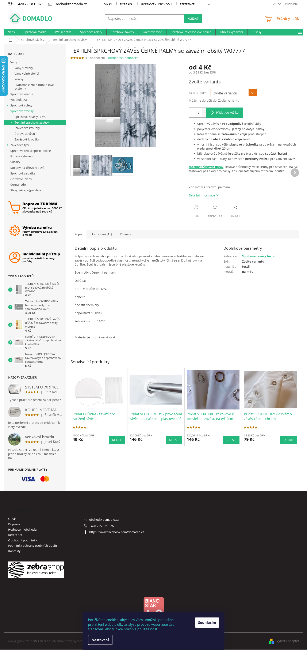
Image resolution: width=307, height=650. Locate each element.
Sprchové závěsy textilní (259, 256)
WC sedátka (18, 100)
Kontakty (14, 551)
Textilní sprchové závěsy (32, 122)
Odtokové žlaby (21, 179)
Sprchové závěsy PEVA (30, 117)
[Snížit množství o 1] (204, 115)
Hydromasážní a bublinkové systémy (34, 86)
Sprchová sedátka (22, 173)
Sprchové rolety (21, 105)
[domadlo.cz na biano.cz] (153, 611)
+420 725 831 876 (101, 526)
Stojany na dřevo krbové (27, 168)
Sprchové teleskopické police (30, 151)
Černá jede (18, 185)
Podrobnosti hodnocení (123, 58)
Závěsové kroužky (27, 139)
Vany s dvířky (24, 68)
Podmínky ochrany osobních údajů (32, 546)
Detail (117, 440)
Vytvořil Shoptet (288, 641)
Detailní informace (202, 195)
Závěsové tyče (20, 145)
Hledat (193, 18)
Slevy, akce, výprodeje (25, 190)
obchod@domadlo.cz (104, 520)
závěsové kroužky (28, 128)
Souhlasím (207, 622)
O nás (108, 4)
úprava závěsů (25, 134)
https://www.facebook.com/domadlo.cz (116, 532)
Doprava (126, 4)
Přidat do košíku (227, 112)
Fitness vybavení (22, 156)
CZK (274, 4)
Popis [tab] (78, 234)
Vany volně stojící (27, 73)
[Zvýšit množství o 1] (204, 110)
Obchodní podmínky (22, 540)
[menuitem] (11, 32)
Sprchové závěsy (22, 111)
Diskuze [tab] (125, 234)
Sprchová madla (21, 94)
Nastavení (100, 640)
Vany (13, 62)
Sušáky (15, 162)
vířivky (19, 79)
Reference (187, 4)
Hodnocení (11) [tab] (101, 234)
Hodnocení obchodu (156, 4)
